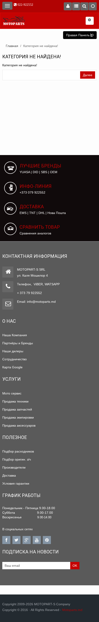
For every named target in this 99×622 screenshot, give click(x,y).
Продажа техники (15, 401)
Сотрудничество (14, 359)
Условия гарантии (15, 483)
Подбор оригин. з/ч (16, 459)
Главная (12, 46)
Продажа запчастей (17, 409)
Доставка (9, 475)
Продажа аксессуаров (18, 425)
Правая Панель (78, 35)
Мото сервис (11, 393)
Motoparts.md (72, 610)
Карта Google (12, 367)
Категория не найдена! (40, 46)
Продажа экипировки (18, 417)
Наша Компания (14, 335)
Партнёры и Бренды (17, 343)
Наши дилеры (12, 351)
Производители (14, 467)
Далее (87, 75)
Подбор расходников (18, 451)
